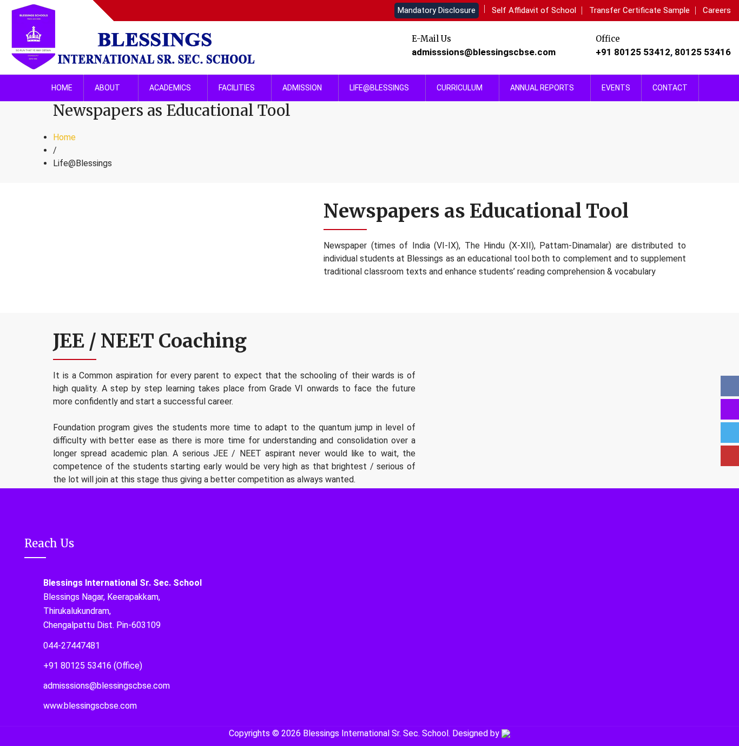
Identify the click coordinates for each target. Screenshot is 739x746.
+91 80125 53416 (77, 665)
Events (616, 87)
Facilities (237, 87)
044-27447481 (71, 645)
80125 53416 (703, 52)
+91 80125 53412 (633, 52)
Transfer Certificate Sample (639, 10)
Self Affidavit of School (534, 10)
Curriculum (460, 87)
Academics (170, 87)
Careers (717, 10)
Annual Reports (542, 87)
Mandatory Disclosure (437, 10)
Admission (302, 87)
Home (61, 87)
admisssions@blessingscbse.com (484, 52)
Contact (670, 87)
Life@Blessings (379, 87)
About (108, 87)
